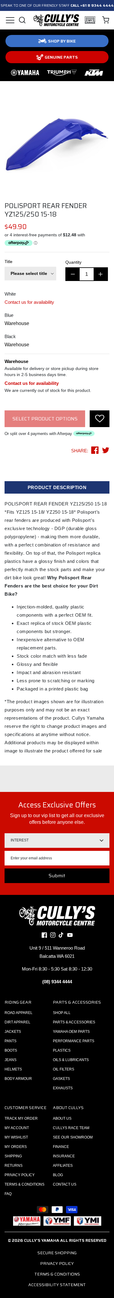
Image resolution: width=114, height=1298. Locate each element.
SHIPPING (13, 1156)
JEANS (10, 1060)
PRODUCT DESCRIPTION (57, 487)
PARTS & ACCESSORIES (74, 1022)
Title (8, 261)
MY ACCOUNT (17, 1128)
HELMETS (13, 1069)
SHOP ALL (62, 1013)
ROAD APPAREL (19, 1013)
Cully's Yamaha (41, 1240)
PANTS (10, 1041)
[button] (10, 20)
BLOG (58, 1175)
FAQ (8, 1194)
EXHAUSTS (63, 1088)
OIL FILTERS (63, 1069)
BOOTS (11, 1050)
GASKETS (61, 1079)
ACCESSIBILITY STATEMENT (57, 1284)
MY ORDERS (16, 1147)
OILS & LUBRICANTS (71, 1060)
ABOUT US (62, 1118)
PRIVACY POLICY (20, 1175)
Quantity (73, 262)
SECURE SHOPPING (57, 1252)
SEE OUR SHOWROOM (73, 1137)
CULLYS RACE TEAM (71, 1128)
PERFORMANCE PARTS (73, 1041)
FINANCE (61, 1147)
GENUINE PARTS (61, 57)
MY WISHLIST (16, 1137)
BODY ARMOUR (18, 1079)
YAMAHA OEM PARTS (71, 1031)
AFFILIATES (63, 1165)
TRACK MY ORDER (21, 1118)
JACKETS (13, 1031)
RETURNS (13, 1165)
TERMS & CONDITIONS (24, 1184)
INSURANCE (64, 1156)
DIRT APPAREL (17, 1022)
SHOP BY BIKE (62, 41)
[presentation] (99, 418)
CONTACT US (64, 1184)
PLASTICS (62, 1050)
